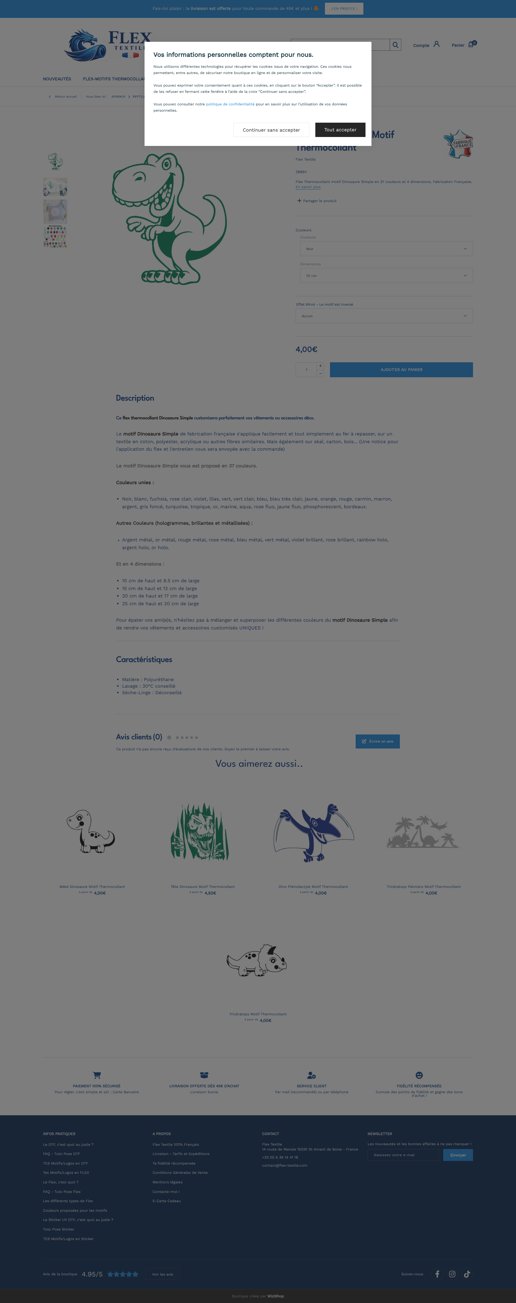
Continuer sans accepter (271, 130)
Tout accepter (340, 130)
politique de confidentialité (230, 104)
